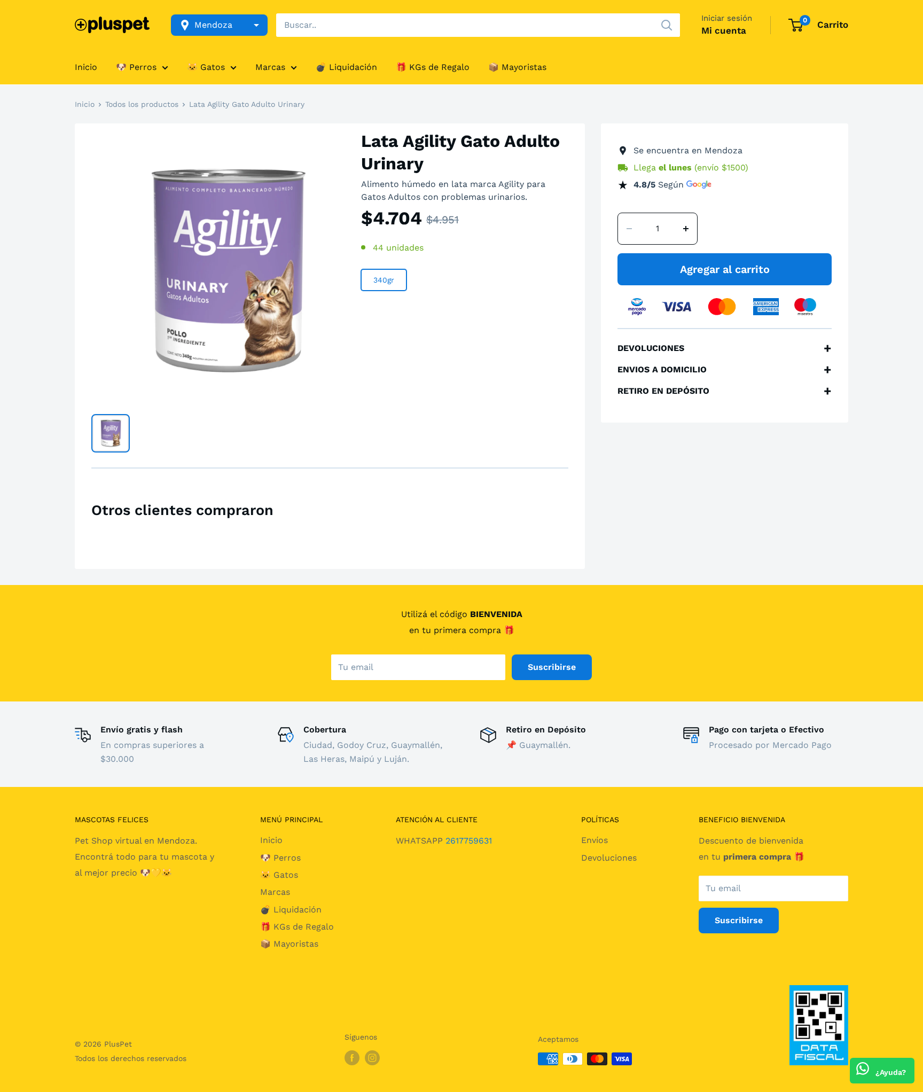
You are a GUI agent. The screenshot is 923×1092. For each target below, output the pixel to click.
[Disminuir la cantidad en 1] (629, 228)
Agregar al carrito (725, 269)
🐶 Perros (136, 67)
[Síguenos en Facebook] (352, 1057)
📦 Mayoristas (517, 67)
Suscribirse (552, 667)
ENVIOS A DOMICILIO (724, 369)
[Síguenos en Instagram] (372, 1057)
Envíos (594, 840)
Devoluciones (609, 858)
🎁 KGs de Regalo (433, 67)
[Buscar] (666, 25)
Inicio (86, 67)
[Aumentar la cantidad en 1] (686, 228)
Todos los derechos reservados (130, 1058)
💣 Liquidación (346, 67)
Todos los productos (141, 104)
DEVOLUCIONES (724, 348)
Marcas (270, 67)
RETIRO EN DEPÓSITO (724, 391)
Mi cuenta (723, 30)
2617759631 (468, 841)
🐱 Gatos (206, 67)
